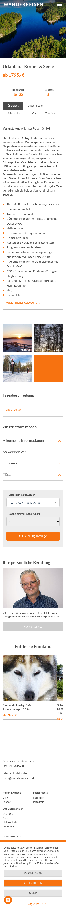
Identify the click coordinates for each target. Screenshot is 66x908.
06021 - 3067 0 (13, 766)
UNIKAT (17, 836)
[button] (59, 4)
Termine (50, 113)
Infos (33, 113)
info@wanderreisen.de (19, 778)
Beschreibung (35, 105)
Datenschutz (10, 821)
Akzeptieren (33, 883)
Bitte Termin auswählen (21, 494)
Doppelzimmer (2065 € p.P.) (24, 514)
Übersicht (13, 105)
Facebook (38, 797)
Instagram (38, 801)
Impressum (9, 825)
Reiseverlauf (14, 113)
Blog (5, 797)
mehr (33, 893)
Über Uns (8, 813)
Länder (7, 801)
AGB (5, 817)
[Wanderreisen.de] (23, 4)
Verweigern (33, 873)
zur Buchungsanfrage (33, 536)
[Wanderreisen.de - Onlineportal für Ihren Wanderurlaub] (33, 751)
